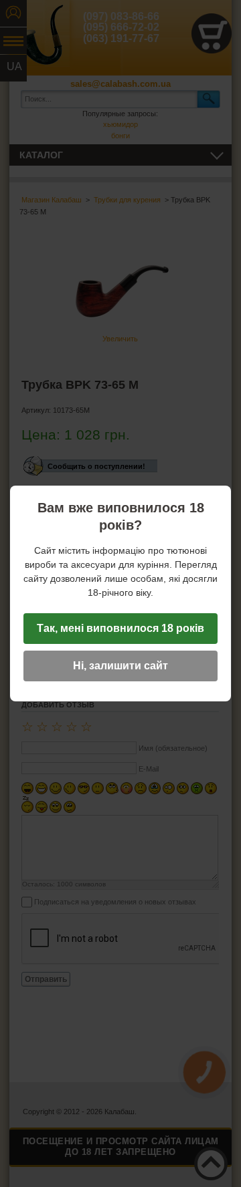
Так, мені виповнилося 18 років (120, 628)
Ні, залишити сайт (120, 665)
